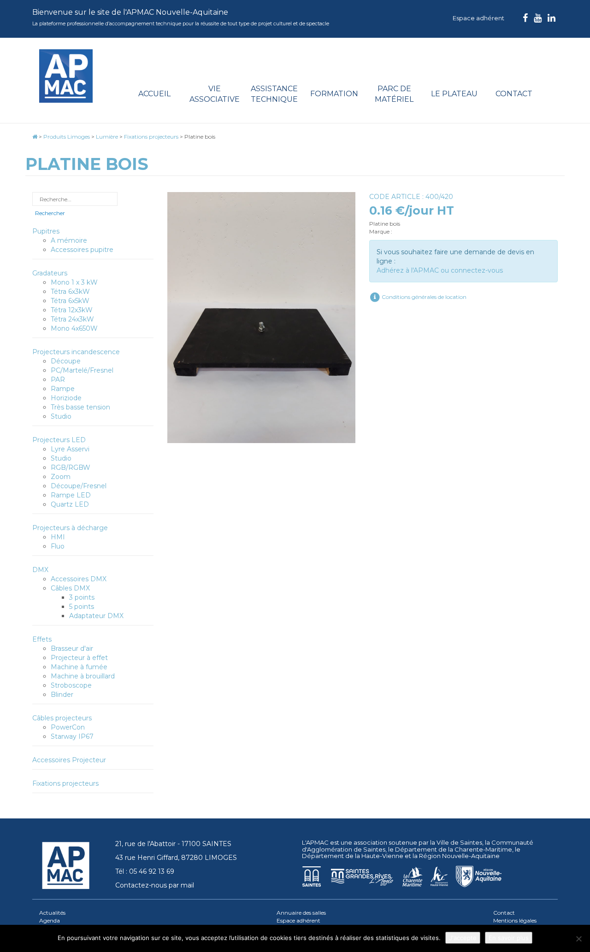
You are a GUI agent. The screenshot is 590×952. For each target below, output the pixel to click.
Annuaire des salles (301, 912)
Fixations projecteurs (65, 783)
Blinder (62, 694)
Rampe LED (71, 495)
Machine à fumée (79, 667)
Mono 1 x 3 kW (74, 282)
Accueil (154, 93)
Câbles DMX (70, 588)
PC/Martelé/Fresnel (82, 370)
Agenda (49, 920)
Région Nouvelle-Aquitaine (459, 855)
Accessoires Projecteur (69, 760)
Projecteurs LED (59, 440)
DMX (40, 570)
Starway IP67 (72, 736)
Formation (334, 93)
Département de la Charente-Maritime (453, 849)
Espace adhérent (478, 18)
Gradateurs (49, 273)
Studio (61, 416)
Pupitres (45, 231)
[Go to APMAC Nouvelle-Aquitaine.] (34, 136)
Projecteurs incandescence (76, 352)
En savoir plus (509, 937)
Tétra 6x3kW (70, 291)
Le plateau (454, 93)
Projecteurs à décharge (70, 528)
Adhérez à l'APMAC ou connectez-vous (440, 270)
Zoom (61, 477)
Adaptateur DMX (96, 616)
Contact (514, 93)
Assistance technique (274, 94)
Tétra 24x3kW (72, 319)
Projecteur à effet (79, 658)
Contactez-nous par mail (154, 885)
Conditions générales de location (423, 296)
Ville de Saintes (459, 842)
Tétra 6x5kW (70, 301)
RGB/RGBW (70, 467)
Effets (42, 639)
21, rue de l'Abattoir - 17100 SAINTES (173, 844)
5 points (81, 606)
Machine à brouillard (83, 676)
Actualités (52, 912)
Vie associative (214, 94)
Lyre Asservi (70, 449)
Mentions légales (515, 920)
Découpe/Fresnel (78, 486)
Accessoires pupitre (82, 249)
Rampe (63, 389)
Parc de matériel (394, 94)
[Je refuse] (578, 938)
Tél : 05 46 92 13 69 (144, 871)
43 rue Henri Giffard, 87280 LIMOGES (176, 857)
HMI (58, 537)
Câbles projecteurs (62, 718)
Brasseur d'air (72, 648)
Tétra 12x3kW (72, 310)
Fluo (58, 546)
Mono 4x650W (74, 328)
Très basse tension (80, 407)
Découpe (66, 361)
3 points (81, 597)
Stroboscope (71, 685)
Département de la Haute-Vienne (352, 855)
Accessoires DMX (78, 579)
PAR (58, 379)
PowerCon (68, 727)
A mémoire (69, 240)
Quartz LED (70, 504)
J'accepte (463, 937)
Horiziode (66, 398)
